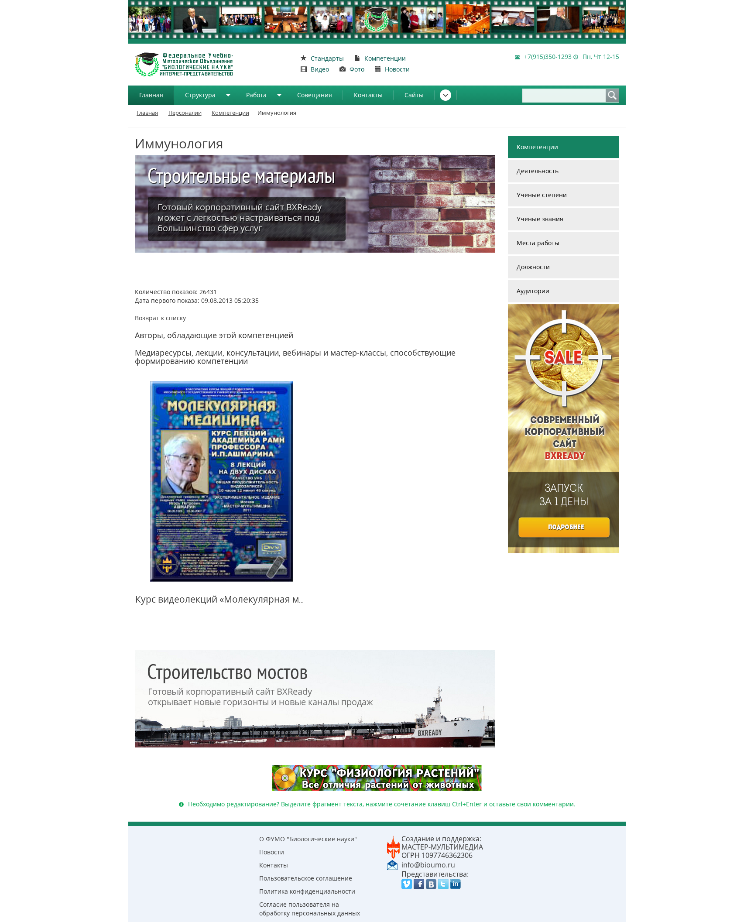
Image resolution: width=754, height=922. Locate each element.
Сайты (414, 95)
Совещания (314, 95)
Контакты (368, 95)
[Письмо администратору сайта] (392, 864)
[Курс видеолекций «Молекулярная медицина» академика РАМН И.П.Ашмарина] (221, 481)
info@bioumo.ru (428, 865)
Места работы (538, 243)
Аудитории (533, 291)
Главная (151, 95)
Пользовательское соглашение (305, 878)
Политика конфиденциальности (307, 891)
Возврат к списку (160, 318)
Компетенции (537, 147)
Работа (256, 95)
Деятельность (538, 171)
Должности (533, 267)
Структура (200, 95)
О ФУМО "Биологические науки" (308, 839)
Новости (271, 852)
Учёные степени (542, 195)
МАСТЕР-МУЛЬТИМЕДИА (442, 847)
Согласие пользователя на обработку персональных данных (309, 908)
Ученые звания (540, 219)
